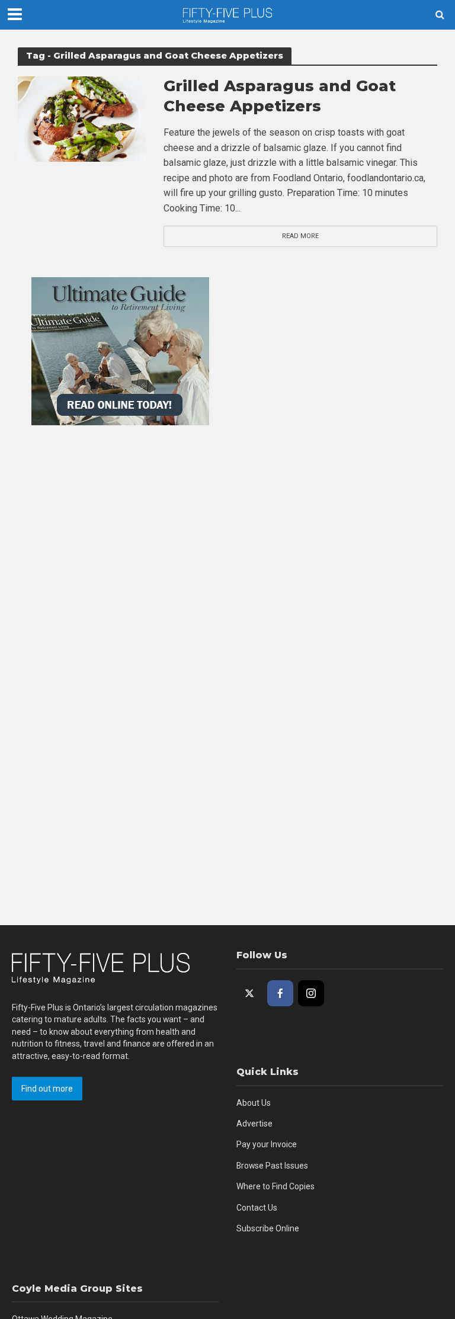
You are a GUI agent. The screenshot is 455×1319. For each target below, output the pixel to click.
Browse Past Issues (272, 1165)
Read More (300, 236)
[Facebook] (280, 993)
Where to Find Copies (275, 1186)
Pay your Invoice (266, 1144)
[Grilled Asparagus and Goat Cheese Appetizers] (82, 118)
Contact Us (256, 1207)
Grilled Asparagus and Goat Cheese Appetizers (280, 95)
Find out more (47, 1088)
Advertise (254, 1123)
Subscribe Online (267, 1228)
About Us (253, 1103)
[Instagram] (311, 993)
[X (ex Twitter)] (249, 993)
